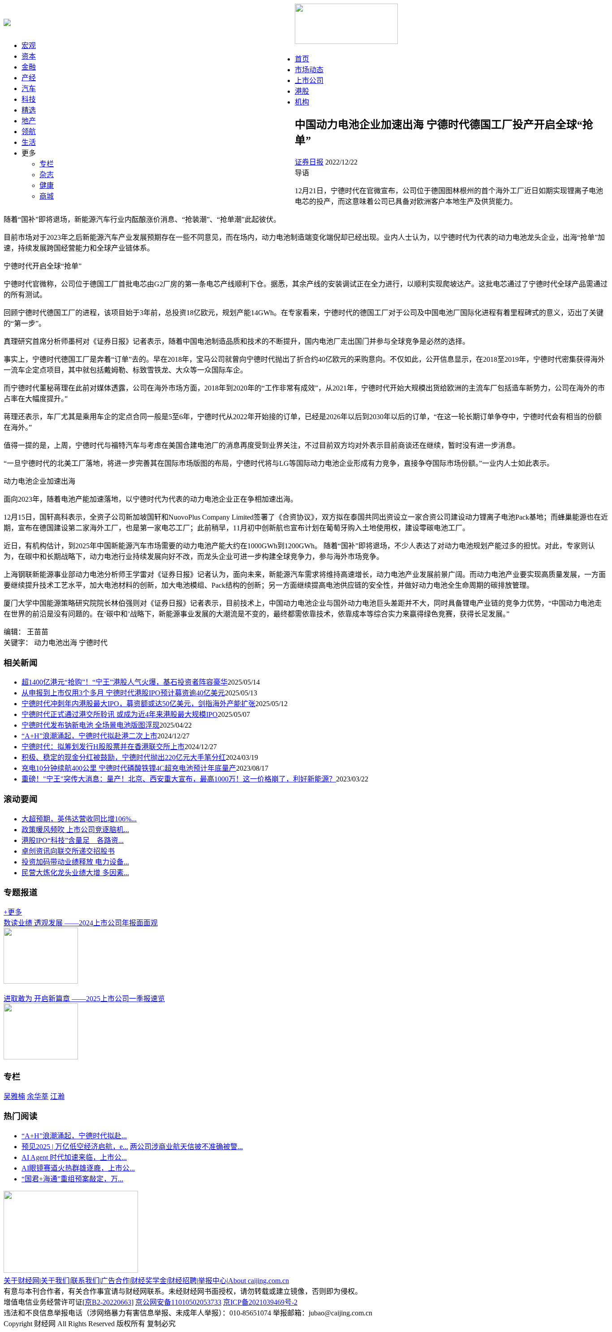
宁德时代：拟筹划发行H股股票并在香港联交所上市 (103, 747)
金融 (29, 67)
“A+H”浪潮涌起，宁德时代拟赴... (74, 1136)
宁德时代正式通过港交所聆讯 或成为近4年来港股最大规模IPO (120, 714)
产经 (29, 78)
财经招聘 (182, 1280)
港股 (302, 91)
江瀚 (57, 1096)
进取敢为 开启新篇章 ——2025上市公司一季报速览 (84, 998)
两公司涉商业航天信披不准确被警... (186, 1146)
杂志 (46, 174)
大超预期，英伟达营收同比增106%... (79, 819)
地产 (29, 121)
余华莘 (37, 1096)
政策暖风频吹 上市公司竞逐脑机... (75, 829)
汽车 (29, 88)
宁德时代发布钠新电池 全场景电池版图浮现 (90, 725)
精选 (29, 110)
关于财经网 (21, 1280)
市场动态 (309, 70)
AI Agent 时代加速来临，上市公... (74, 1157)
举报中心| (213, 1280)
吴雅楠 (14, 1096)
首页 (302, 59)
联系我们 (85, 1280)
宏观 (29, 45)
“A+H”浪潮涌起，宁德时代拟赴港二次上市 (89, 736)
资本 (29, 56)
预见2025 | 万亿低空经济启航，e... (75, 1146)
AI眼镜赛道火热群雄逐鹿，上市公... (78, 1168)
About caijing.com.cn (258, 1280)
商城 (46, 196)
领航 (29, 131)
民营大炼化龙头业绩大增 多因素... (75, 872)
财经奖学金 (149, 1280)
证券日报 (309, 162)
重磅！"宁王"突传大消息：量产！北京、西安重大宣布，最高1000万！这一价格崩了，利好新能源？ (179, 779)
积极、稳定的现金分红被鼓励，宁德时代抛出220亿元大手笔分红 (124, 757)
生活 (29, 142)
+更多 (13, 912)
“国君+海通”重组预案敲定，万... (72, 1179)
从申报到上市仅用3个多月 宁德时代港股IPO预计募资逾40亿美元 (123, 693)
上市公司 (309, 80)
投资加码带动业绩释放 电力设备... (75, 862)
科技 (29, 99)
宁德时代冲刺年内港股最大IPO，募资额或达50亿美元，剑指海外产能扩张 (138, 703)
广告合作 (115, 1280)
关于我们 (55, 1280)
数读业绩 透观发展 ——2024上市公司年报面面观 (81, 923)
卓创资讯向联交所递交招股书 (68, 851)
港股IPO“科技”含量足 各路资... (73, 840)
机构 (302, 102)
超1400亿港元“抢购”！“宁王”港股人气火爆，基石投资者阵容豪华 (125, 682)
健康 (46, 185)
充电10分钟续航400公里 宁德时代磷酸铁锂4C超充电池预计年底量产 (129, 768)
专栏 (46, 164)
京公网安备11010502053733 (178, 1302)
